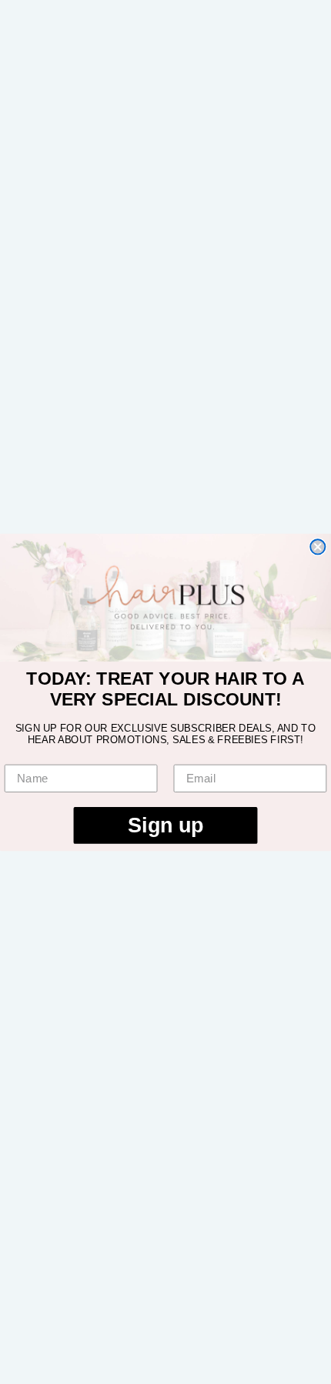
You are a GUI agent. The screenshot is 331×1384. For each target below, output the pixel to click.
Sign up (165, 824)
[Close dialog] (317, 546)
